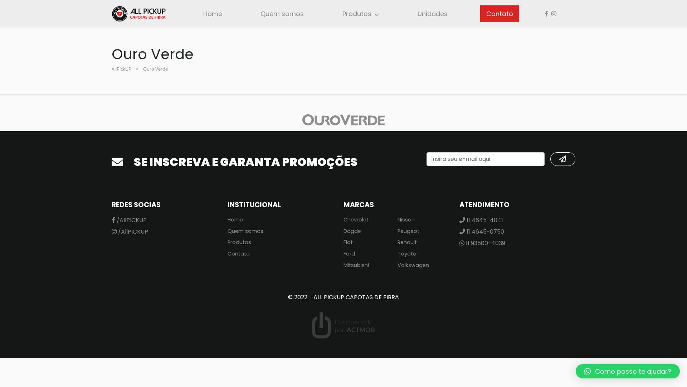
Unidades (433, 13)
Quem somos (282, 13)
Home (212, 13)
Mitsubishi (356, 265)
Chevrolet (356, 219)
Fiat (348, 242)
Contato (499, 13)
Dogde (352, 231)
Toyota (407, 253)
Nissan (406, 219)
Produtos (356, 13)
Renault (407, 242)
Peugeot (408, 231)
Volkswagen (413, 265)
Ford (349, 253)
